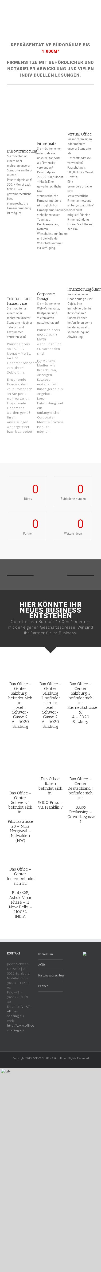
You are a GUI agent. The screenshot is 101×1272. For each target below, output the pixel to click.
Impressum (45, 954)
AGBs (42, 965)
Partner (43, 986)
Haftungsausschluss (50, 975)
